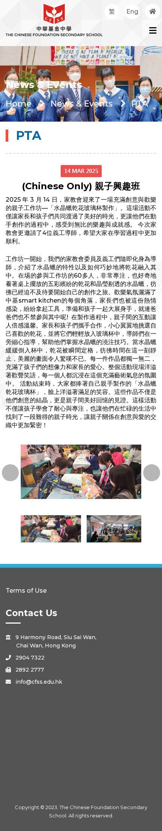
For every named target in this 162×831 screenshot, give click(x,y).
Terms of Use (26, 590)
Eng (132, 11)
